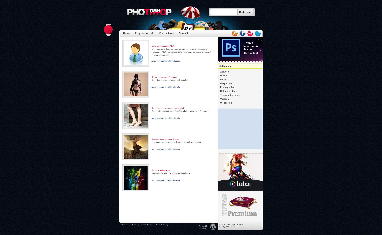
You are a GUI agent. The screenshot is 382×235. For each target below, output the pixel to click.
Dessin (223, 75)
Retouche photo (228, 91)
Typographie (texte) (230, 95)
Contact (183, 33)
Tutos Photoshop (162, 225)
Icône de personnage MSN (162, 46)
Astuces (224, 72)
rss (234, 33)
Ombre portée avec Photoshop (164, 77)
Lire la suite (175, 61)
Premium (240, 205)
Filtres (223, 79)
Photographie (227, 87)
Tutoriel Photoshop (147, 225)
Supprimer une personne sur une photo (168, 108)
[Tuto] (240, 172)
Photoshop (135, 225)
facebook (242, 33)
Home (126, 33)
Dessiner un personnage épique (165, 139)
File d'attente (166, 33)
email (250, 33)
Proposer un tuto (144, 33)
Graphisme (226, 83)
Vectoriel (224, 99)
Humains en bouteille (160, 170)
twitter (258, 33)
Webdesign (226, 103)
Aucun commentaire (160, 61)
